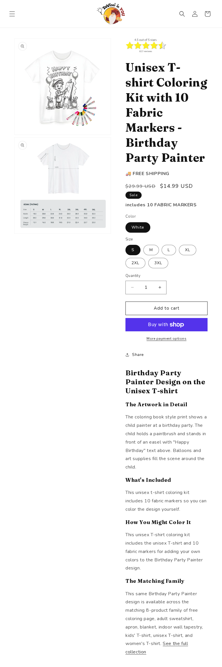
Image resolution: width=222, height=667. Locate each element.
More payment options (166, 338)
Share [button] (138, 354)
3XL (158, 263)
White (138, 227)
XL (187, 250)
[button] (12, 14)
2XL (135, 263)
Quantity (132, 275)
